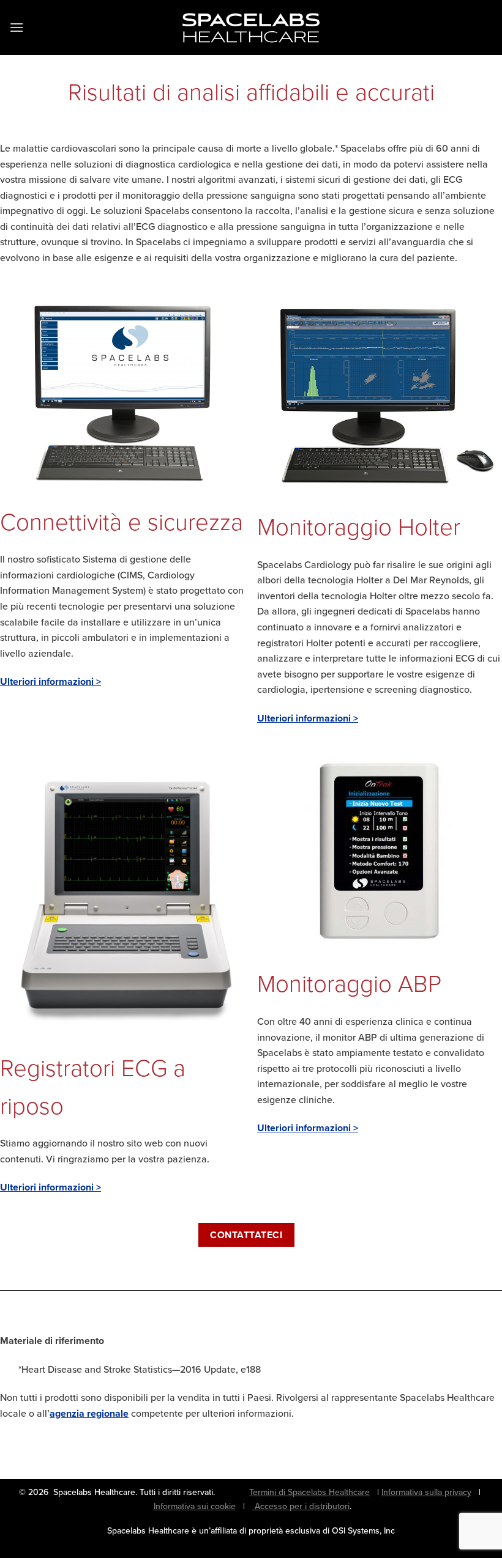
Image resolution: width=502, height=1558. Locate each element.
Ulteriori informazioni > (50, 681)
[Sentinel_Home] (122, 393)
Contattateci (246, 1235)
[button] (16, 27)
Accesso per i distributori (301, 1506)
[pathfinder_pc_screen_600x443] (379, 396)
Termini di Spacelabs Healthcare (309, 1492)
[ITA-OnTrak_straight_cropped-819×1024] (379, 851)
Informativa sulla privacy (426, 1492)
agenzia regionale (89, 1413)
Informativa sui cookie (195, 1506)
